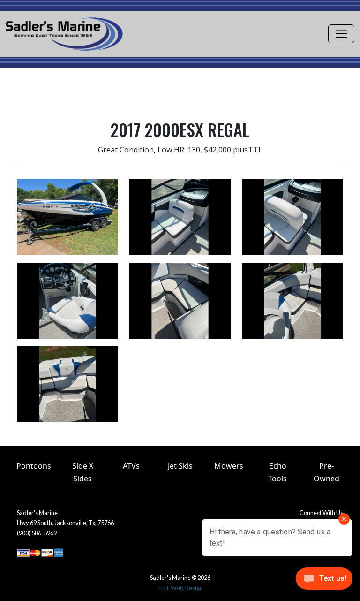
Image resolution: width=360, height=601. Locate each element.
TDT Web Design (180, 588)
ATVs (131, 466)
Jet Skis (180, 466)
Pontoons (33, 466)
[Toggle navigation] (341, 33)
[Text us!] (324, 581)
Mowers (228, 466)
